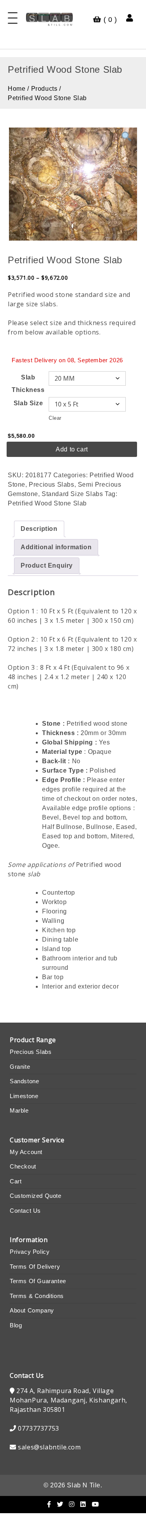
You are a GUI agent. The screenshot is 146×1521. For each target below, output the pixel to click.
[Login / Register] (130, 18)
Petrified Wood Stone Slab (47, 503)
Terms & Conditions (37, 1296)
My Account (26, 1152)
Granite (20, 1066)
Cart (15, 1181)
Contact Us (25, 1210)
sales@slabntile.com (49, 1447)
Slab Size (28, 403)
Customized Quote (36, 1195)
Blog (16, 1325)
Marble (19, 1110)
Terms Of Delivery (35, 1266)
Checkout (23, 1166)
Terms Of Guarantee (38, 1281)
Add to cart (72, 449)
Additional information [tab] (56, 547)
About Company (32, 1310)
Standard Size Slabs (72, 494)
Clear (55, 418)
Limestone (24, 1096)
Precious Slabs (51, 484)
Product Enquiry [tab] (47, 565)
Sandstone (24, 1081)
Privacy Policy (29, 1251)
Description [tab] (39, 528)
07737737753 (38, 1428)
